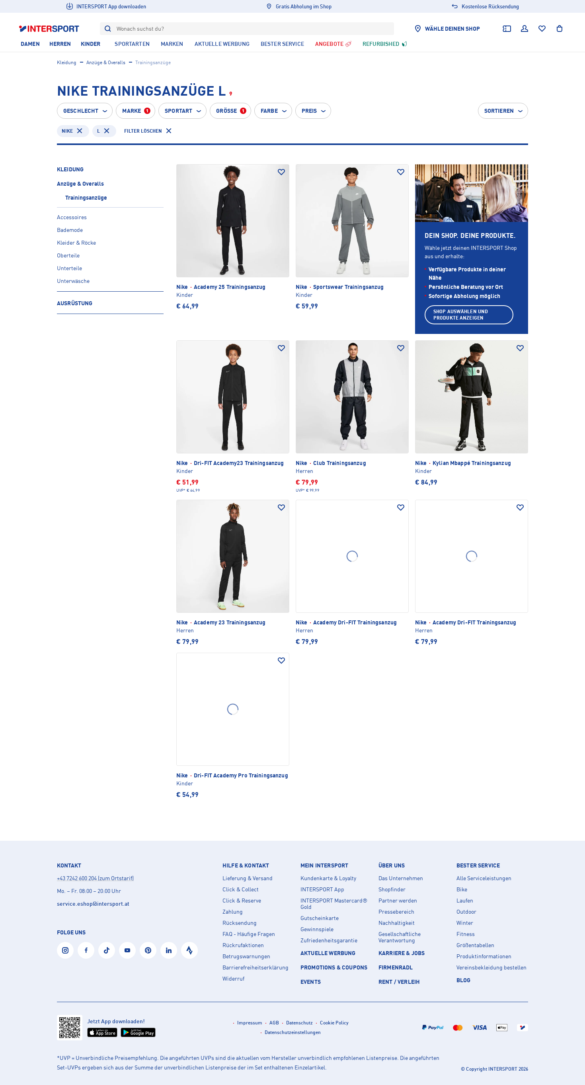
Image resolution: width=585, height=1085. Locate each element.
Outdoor (466, 911)
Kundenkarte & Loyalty (328, 878)
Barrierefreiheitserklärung (255, 967)
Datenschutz (299, 1023)
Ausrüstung (74, 303)
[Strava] (189, 950)
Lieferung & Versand (247, 878)
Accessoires (72, 217)
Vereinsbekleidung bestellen (491, 967)
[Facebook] (86, 950)
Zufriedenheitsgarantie (328, 940)
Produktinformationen (483, 956)
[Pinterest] (148, 950)
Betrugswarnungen (246, 956)
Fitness (465, 934)
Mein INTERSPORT (324, 865)
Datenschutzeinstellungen (293, 1032)
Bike (461, 889)
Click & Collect (240, 889)
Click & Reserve (241, 900)
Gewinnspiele (316, 929)
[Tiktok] (106, 950)
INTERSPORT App (322, 889)
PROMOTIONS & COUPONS (333, 967)
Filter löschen (143, 131)
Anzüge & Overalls (105, 62)
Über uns (391, 865)
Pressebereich (396, 911)
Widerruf (233, 978)
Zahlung (232, 911)
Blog (463, 980)
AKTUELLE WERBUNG (328, 953)
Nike (67, 131)
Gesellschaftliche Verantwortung (399, 937)
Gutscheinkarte (319, 918)
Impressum (249, 1023)
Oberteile (68, 255)
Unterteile (69, 268)
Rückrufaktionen (243, 945)
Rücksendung (239, 923)
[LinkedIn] (168, 950)
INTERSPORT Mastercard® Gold (333, 903)
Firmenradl (395, 967)
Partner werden (397, 900)
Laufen (464, 900)
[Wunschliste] (542, 28)
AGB (274, 1023)
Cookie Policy (334, 1023)
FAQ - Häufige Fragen (248, 934)
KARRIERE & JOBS (401, 953)
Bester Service (478, 865)
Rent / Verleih (399, 981)
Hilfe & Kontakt (245, 865)
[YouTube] (127, 950)
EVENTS (310, 981)
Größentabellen (475, 945)
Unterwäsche (73, 280)
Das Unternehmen (400, 878)
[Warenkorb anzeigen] (559, 28)
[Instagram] (65, 950)
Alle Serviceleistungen (483, 878)
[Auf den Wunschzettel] (281, 172)
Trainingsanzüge (86, 197)
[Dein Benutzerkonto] (524, 28)
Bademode (70, 229)
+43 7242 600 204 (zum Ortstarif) (95, 878)
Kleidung (66, 62)
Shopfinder (392, 889)
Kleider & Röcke (76, 242)
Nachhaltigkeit (396, 923)
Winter (464, 923)
